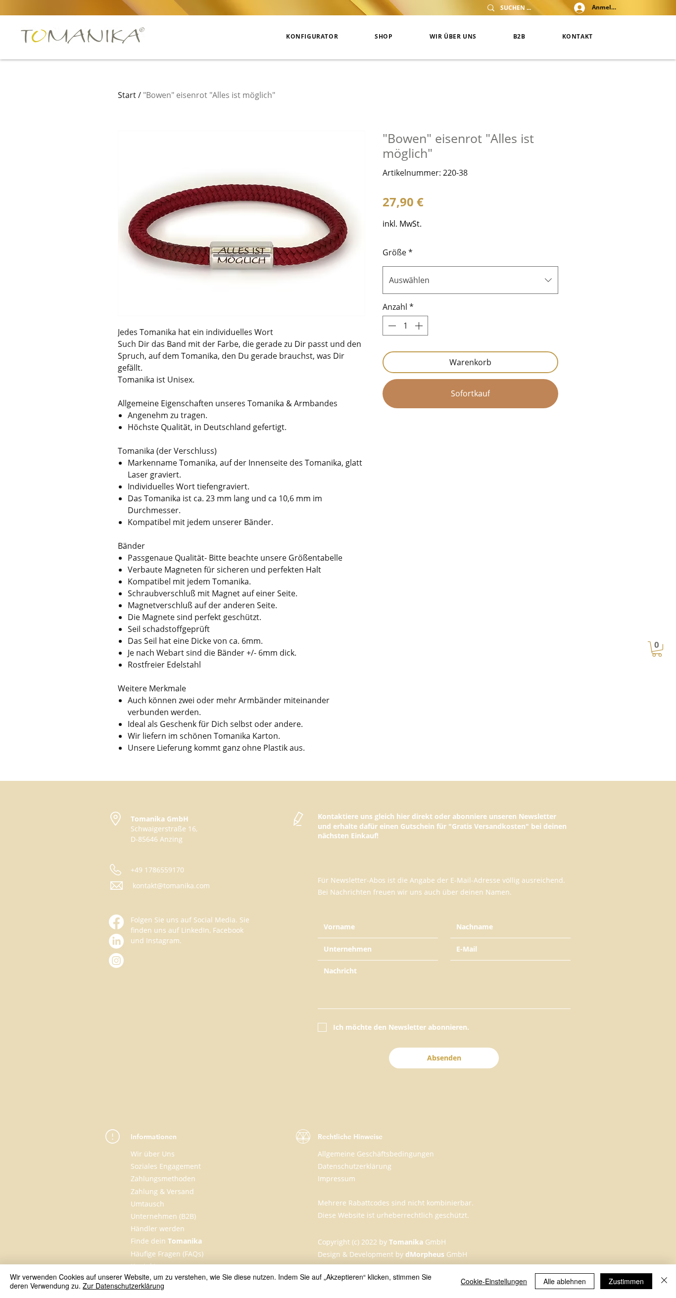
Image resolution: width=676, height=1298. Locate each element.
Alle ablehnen (564, 1281)
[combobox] (470, 280)
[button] (657, 649)
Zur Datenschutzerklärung (123, 1286)
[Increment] (420, 325)
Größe (398, 252)
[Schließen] (664, 1281)
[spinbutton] (405, 325)
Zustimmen (626, 1281)
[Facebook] (116, 921)
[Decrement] (391, 325)
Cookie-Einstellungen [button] (494, 1281)
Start (127, 95)
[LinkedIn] (116, 941)
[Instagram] (116, 960)
